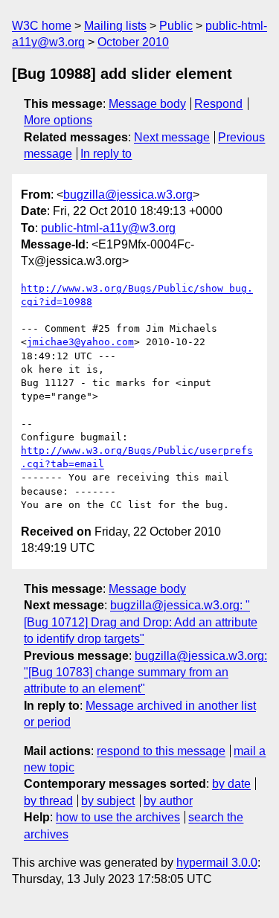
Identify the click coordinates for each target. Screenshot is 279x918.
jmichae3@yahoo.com (80, 341)
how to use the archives (118, 817)
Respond (218, 103)
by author (168, 801)
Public (176, 25)
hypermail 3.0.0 (216, 862)
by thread (48, 801)
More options (58, 120)
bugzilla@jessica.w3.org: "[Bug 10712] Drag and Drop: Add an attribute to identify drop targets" (140, 622)
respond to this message (161, 751)
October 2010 (133, 42)
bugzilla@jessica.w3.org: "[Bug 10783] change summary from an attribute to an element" (145, 672)
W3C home (41, 25)
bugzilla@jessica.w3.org (128, 194)
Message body (147, 103)
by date (231, 783)
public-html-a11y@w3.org (108, 228)
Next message (172, 137)
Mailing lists (115, 25)
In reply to (106, 153)
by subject (108, 801)
